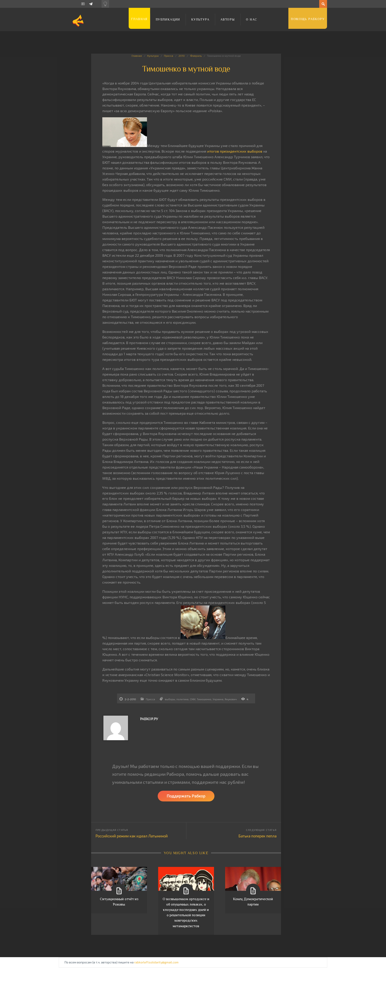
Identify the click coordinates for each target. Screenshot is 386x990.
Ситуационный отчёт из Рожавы (119, 901)
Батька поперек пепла (258, 836)
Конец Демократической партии (253, 901)
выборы (170, 699)
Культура (200, 19)
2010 (181, 55)
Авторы (227, 19)
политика (182, 699)
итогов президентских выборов (234, 151)
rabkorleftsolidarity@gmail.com (156, 962)
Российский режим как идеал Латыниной (132, 836)
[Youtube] (83, 4)
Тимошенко (204, 699)
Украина (218, 699)
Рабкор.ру (149, 719)
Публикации (168, 19)
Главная (139, 19)
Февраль (196, 55)
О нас (251, 19)
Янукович (231, 699)
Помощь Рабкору (308, 19)
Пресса (168, 55)
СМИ (192, 699)
